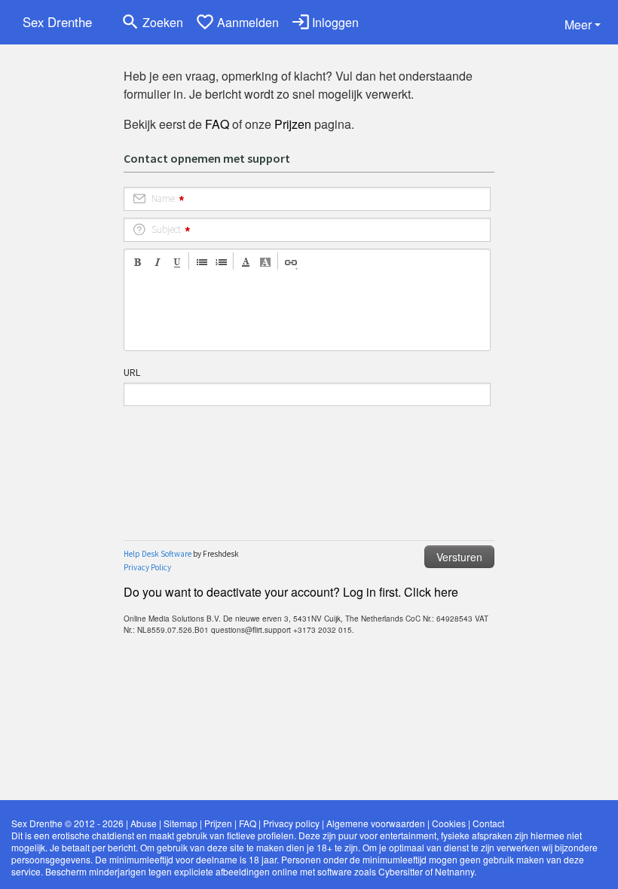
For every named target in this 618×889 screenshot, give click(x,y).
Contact (488, 823)
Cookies (449, 823)
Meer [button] (578, 24)
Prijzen (292, 124)
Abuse (143, 823)
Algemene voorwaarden (375, 823)
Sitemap (180, 823)
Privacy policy (291, 823)
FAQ (217, 124)
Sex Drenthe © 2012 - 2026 (67, 823)
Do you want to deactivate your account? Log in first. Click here (291, 591)
